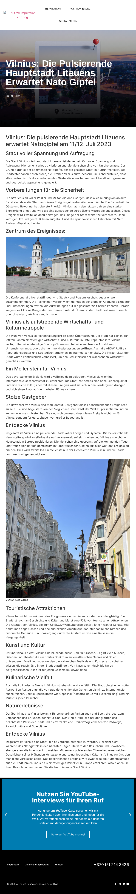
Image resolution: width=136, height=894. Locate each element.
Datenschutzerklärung (37, 864)
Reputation (53, 8)
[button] (114, 14)
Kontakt (59, 864)
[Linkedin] (124, 884)
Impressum (13, 864)
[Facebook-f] (115, 884)
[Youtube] (128, 884)
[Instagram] (119, 884)
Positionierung (80, 8)
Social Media (68, 21)
